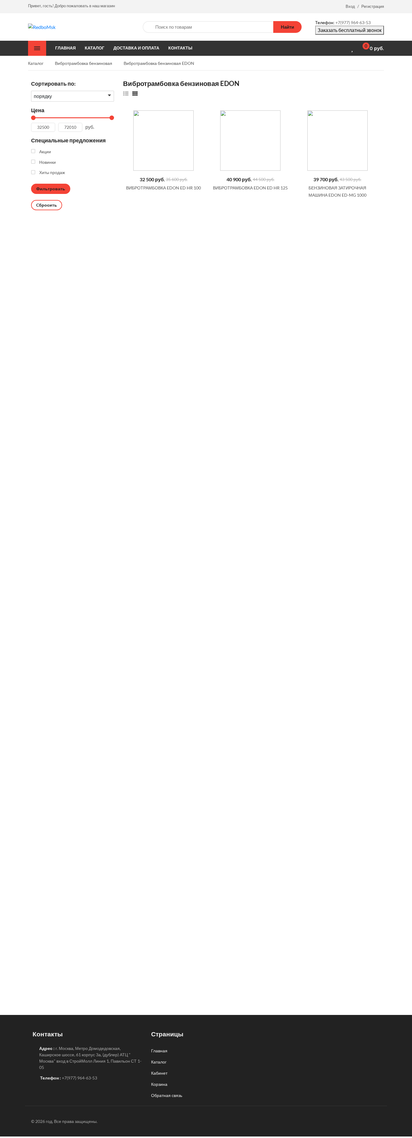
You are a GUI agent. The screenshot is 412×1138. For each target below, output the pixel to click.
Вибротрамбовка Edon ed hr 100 (163, 187)
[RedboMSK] (41, 27)
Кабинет (159, 1073)
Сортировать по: (53, 83)
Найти (287, 27)
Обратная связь (166, 1095)
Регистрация (372, 6)
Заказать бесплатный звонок (350, 30)
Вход (350, 6)
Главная (159, 1050)
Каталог (158, 1061)
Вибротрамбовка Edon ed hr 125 (250, 187)
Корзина (159, 1084)
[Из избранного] (125, 93)
